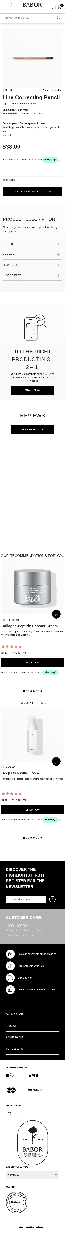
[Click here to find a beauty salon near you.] (11, 5)
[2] (27, 691)
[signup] (52, 899)
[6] (41, 691)
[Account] (54, 7)
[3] (31, 691)
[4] (34, 691)
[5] (37, 691)
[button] (29, 244)
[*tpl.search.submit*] (58, 18)
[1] (24, 691)
